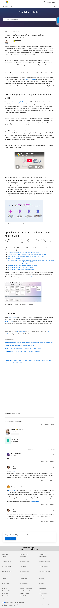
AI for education (41, 573)
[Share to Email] (37, 549)
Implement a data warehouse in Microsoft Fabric (20, 262)
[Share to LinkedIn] (22, 549)
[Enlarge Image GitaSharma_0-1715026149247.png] (24, 211)
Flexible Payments (23, 573)
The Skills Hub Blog (8, 6)
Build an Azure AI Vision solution (16, 258)
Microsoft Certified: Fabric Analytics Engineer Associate (22, 265)
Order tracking (23, 566)
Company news (41, 585)
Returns (21, 564)
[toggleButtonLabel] (55, 6)
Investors (40, 590)
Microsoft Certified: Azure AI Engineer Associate (20, 267)
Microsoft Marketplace (24, 593)
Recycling (48, 604)
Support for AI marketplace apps (26, 588)
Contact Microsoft (10, 604)
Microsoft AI (4, 580)
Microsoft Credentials (30, 79)
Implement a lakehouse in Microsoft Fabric (19, 264)
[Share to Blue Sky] (32, 549)
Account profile (23, 556)
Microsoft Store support (24, 561)
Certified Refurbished (24, 568)
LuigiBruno (13, 466)
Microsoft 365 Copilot (6, 595)
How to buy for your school (43, 566)
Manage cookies (23, 604)
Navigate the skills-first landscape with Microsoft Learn (19, 345)
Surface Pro (4, 556)
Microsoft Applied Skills (18, 102)
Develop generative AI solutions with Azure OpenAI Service (23, 252)
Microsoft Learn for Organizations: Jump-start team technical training (23, 348)
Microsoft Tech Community (25, 590)
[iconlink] (8, 440)
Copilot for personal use (6, 566)
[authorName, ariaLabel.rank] (6, 42)
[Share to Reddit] (29, 549)
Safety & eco (42, 604)
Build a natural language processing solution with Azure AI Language (26, 256)
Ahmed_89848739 (15, 453)
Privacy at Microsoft (42, 588)
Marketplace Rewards (24, 595)
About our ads (4, 605)
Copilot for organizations (6, 564)
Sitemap (3, 604)
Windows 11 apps (5, 573)
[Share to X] (27, 549)
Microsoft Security (5, 583)
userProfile (15, 434)
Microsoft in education (43, 556)
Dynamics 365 (4, 585)
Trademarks (36, 604)
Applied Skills (12, 317)
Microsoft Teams (5, 593)
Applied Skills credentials (32, 277)
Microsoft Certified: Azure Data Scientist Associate (21, 269)
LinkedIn (22, 331)
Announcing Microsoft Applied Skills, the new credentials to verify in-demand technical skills (29, 342)
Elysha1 (16, 471)
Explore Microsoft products (7, 571)
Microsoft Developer (24, 583)
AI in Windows (4, 568)
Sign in (11, 538)
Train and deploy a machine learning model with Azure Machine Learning (27, 254)
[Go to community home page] (7, 2)
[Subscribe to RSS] (34, 549)
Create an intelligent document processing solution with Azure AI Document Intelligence (31, 260)
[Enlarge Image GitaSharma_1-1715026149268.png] (23, 292)
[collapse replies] (3, 454)
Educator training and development (45, 568)
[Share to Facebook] (24, 549)
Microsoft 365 (4, 588)
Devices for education (43, 559)
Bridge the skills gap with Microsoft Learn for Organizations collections (23, 351)
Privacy (16, 604)
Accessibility (41, 595)
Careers (40, 580)
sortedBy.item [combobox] (51, 449)
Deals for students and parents (44, 571)
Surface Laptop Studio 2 (6, 561)
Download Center (23, 559)
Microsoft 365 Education (43, 564)
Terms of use (30, 604)
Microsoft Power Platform (6, 590)
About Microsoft (42, 583)
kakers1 (11, 41)
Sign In (53, 2)
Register (49, 2)
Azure (21, 580)
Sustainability (41, 598)
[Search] (45, 2)
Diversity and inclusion (43, 593)
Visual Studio (22, 598)
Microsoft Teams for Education (44, 561)
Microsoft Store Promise (24, 571)
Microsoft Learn (9, 321)
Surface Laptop (4, 559)
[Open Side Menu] (4, 2)
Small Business (4, 598)
